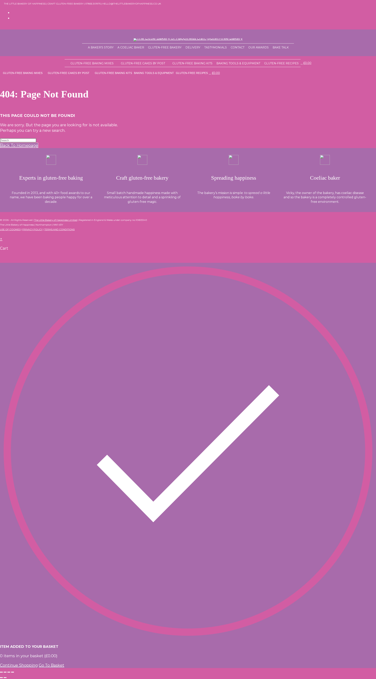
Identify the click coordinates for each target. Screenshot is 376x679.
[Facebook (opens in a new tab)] (13, 12)
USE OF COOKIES (10, 229)
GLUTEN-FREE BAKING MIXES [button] (92, 63)
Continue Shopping (19, 665)
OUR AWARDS (258, 47)
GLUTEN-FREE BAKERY (165, 47)
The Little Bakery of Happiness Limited (55, 219)
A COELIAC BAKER (131, 47)
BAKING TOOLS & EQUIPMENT (238, 63)
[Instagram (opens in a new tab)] (13, 18)
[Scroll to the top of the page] (1, 233)
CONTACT (237, 47)
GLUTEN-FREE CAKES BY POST (143, 63)
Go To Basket (51, 665)
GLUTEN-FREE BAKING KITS (192, 63)
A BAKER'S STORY (101, 47)
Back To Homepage (19, 145)
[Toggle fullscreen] (5, 672)
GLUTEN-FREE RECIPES (281, 63)
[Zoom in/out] (1, 672)
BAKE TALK (281, 47)
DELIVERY (192, 47)
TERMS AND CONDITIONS (59, 229)
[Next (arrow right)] (5, 677)
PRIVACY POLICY (32, 229)
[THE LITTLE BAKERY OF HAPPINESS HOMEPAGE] (84, 47)
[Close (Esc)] (12, 672)
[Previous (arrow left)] (1, 677)
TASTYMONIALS (215, 47)
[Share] (8, 672)
